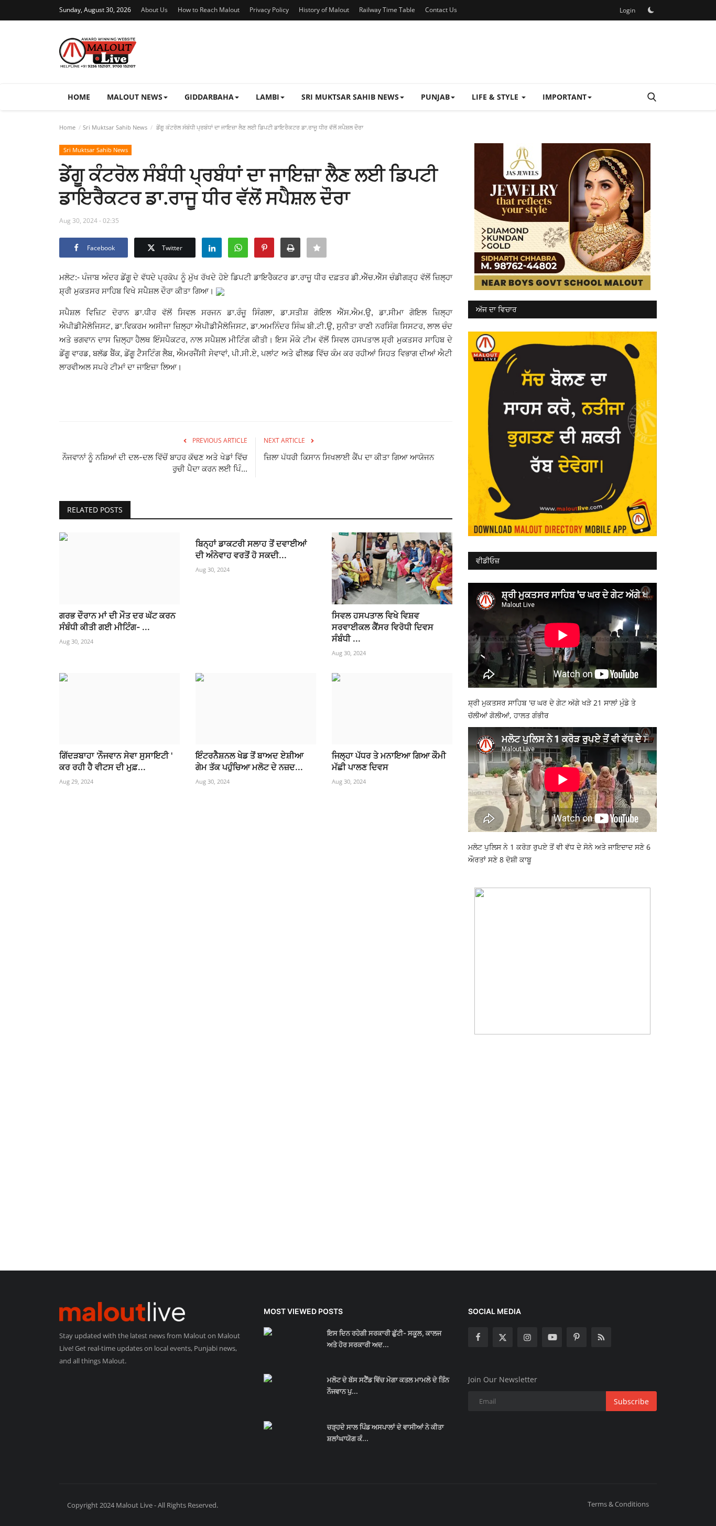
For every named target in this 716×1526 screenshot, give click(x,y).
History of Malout (324, 9)
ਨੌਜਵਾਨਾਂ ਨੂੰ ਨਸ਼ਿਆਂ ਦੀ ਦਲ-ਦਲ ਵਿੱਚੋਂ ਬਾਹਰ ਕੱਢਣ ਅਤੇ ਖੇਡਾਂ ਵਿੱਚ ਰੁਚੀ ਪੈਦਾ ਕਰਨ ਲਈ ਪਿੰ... (154, 463)
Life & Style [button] (496, 97)
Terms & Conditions (618, 1504)
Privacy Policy (269, 9)
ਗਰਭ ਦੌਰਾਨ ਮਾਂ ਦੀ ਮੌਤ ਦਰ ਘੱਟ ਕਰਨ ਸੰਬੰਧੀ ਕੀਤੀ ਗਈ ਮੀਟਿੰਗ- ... (117, 621)
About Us (154, 9)
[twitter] (503, 1337)
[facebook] (478, 1337)
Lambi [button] (267, 97)
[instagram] (527, 1337)
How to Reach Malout (209, 9)
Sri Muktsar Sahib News (115, 127)
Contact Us (441, 9)
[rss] (601, 1337)
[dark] (651, 10)
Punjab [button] (435, 97)
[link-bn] (562, 216)
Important (565, 97)
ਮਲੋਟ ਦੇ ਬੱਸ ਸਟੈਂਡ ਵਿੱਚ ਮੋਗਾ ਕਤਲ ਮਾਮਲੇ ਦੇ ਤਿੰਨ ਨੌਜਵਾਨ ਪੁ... (388, 1385)
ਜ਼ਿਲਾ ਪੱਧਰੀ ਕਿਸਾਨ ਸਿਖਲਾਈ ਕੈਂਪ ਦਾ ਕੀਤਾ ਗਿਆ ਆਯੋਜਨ (349, 457)
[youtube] (552, 1337)
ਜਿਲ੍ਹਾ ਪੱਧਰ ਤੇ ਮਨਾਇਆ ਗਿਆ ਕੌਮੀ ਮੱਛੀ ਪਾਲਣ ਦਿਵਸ (389, 761)
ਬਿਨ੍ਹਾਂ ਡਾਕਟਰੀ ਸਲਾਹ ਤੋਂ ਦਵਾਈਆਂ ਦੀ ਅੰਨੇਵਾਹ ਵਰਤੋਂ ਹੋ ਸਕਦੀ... (251, 549)
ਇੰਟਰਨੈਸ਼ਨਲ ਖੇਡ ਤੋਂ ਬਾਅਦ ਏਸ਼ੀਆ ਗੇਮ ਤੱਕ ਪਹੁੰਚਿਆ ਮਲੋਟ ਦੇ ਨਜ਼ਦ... (249, 761)
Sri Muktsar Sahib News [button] (350, 97)
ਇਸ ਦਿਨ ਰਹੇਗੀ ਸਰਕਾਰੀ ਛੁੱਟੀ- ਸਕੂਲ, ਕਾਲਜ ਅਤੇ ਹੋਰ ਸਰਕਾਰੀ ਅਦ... (384, 1339)
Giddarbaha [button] (209, 97)
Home (79, 97)
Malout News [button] (134, 97)
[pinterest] (577, 1337)
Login (627, 10)
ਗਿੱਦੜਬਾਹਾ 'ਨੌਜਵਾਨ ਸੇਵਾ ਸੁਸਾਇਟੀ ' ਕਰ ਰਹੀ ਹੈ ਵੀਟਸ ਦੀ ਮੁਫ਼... (115, 761)
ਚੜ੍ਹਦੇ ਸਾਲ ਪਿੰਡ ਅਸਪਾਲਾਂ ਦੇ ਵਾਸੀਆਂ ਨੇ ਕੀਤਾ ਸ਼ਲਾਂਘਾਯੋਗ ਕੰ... (385, 1433)
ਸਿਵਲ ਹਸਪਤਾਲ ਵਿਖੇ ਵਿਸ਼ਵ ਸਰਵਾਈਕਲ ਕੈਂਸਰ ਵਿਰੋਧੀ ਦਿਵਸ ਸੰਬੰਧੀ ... (382, 627)
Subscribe (631, 1401)
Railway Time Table (387, 9)
